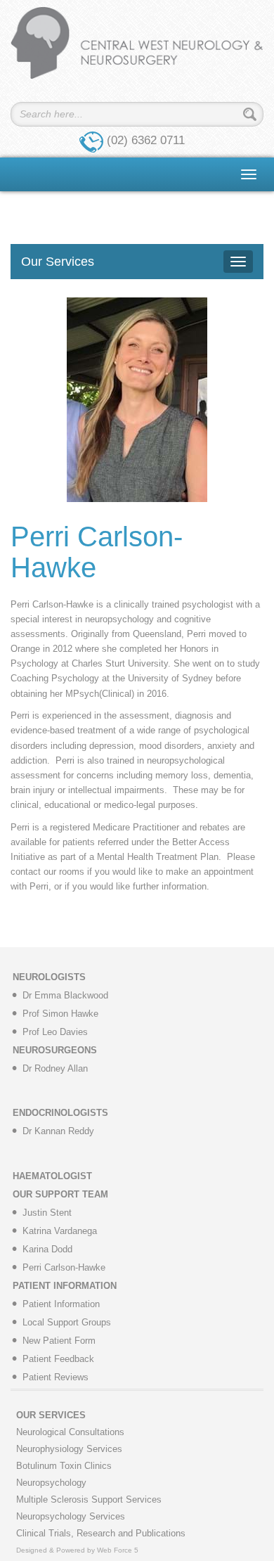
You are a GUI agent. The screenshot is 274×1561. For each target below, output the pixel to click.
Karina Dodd (47, 1249)
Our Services (57, 262)
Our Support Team (60, 1194)
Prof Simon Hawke (60, 1013)
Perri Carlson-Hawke (63, 1267)
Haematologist (52, 1176)
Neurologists (49, 977)
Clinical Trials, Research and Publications (100, 1533)
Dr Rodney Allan (55, 1068)
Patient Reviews (55, 1377)
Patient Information (65, 1285)
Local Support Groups (66, 1322)
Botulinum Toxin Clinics (64, 1465)
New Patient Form (59, 1340)
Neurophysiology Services (69, 1449)
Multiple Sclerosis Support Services (89, 1499)
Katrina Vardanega (59, 1231)
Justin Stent (47, 1212)
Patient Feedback (58, 1359)
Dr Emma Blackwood (65, 995)
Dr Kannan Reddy (58, 1131)
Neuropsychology (51, 1482)
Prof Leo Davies (55, 1032)
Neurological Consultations (70, 1432)
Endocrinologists (60, 1112)
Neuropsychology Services (70, 1516)
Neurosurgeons (55, 1050)
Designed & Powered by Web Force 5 (77, 1550)
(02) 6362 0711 (146, 140)
